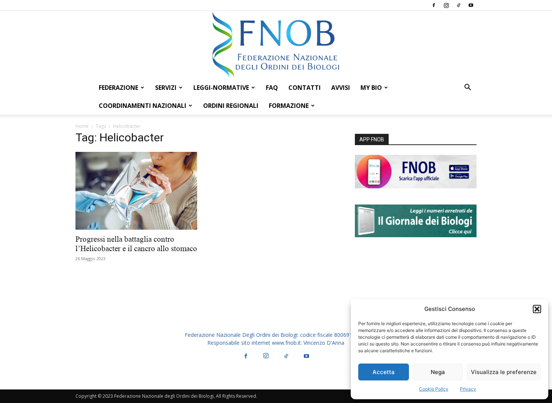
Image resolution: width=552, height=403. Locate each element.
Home (82, 126)
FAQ (272, 87)
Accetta (384, 372)
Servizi (165, 87)
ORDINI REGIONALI (230, 106)
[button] (537, 309)
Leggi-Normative (221, 87)
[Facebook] (433, 5)
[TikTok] (458, 5)
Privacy (468, 389)
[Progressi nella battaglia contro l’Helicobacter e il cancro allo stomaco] (136, 191)
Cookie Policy (433, 389)
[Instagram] (446, 5)
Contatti (304, 87)
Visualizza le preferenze (504, 372)
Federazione (118, 87)
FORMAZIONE (289, 106)
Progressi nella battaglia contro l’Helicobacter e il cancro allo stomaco (136, 244)
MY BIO (371, 87)
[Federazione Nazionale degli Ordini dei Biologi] (276, 45)
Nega (438, 372)
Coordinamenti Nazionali (142, 106)
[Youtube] (471, 5)
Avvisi (340, 87)
